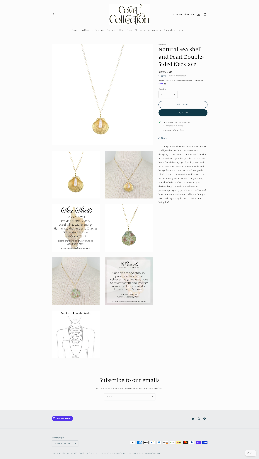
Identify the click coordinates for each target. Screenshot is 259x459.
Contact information (152, 453)
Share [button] (164, 138)
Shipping (162, 76)
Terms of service (120, 453)
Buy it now (183, 112)
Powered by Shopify (77, 453)
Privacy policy (105, 453)
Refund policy (92, 453)
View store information (172, 130)
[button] (55, 14)
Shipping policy (135, 453)
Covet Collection (63, 453)
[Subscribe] (152, 396)
